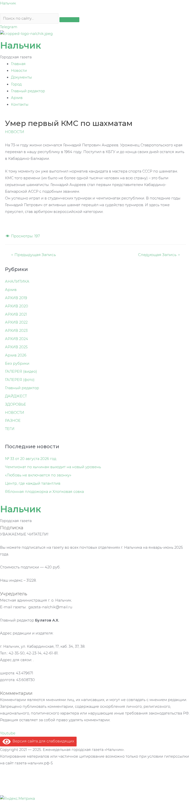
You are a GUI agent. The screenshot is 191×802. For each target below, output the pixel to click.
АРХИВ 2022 (16, 322)
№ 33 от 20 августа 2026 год (30, 458)
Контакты (19, 104)
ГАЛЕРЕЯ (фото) (20, 379)
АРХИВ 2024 (16, 339)
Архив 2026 (15, 355)
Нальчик (8, 3)
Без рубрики (17, 363)
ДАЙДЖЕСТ (16, 396)
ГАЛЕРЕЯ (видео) (21, 371)
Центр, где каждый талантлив (32, 483)
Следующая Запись (159, 254)
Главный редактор (28, 91)
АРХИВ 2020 (16, 306)
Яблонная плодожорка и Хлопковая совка (44, 491)
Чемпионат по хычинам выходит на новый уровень (53, 467)
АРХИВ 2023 (16, 330)
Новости (19, 70)
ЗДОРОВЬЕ (15, 404)
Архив (17, 97)
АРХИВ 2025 (16, 347)
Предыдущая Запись (33, 254)
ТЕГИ (9, 429)
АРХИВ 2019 (16, 298)
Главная (18, 64)
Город (16, 84)
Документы (21, 77)
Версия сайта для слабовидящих (42, 741)
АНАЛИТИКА (17, 281)
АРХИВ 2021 (16, 314)
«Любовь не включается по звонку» (38, 475)
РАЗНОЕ (13, 420)
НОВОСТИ (14, 132)
